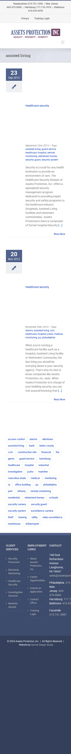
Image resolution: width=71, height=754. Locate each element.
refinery (21, 491)
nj (9, 484)
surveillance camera (42, 510)
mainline (43, 471)
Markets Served (13, 605)
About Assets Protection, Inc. (35, 564)
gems (11, 458)
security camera (17, 504)
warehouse (14, 523)
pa (39, 337)
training (22, 517)
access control (16, 439)
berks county (46, 445)
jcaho (50, 334)
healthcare (31, 152)
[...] (60, 225)
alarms (29, 330)
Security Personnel (14, 560)
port (10, 491)
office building (23, 484)
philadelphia (48, 337)
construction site (27, 452)
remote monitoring (41, 491)
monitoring (31, 337)
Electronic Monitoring (14, 571)
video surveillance (52, 517)
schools (53, 497)
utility (34, 517)
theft (10, 517)
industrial (44, 465)
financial (46, 452)
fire (57, 452)
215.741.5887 (58, 614)
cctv (52, 330)
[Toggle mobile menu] (63, 42)
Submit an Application (35, 590)
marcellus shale (17, 478)
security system (50, 159)
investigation (15, 471)
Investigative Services (14, 594)
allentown (47, 439)
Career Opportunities (35, 578)
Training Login (34, 612)
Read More (59, 234)
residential (14, 497)
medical (58, 334)
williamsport (32, 523)
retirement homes (47, 156)
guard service (49, 149)
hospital (42, 152)
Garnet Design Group (42, 644)
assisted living (33, 149)
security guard (33, 159)
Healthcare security (37, 105)
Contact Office (34, 601)
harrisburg (44, 458)
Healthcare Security (14, 583)
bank (32, 445)
